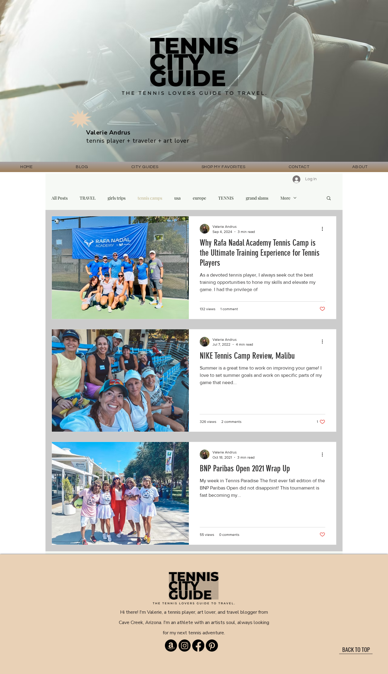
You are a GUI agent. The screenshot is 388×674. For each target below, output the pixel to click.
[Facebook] (198, 645)
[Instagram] (185, 645)
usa (177, 198)
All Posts (60, 198)
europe (199, 198)
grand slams (257, 198)
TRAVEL (87, 198)
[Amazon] (171, 645)
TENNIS (226, 198)
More (285, 198)
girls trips (116, 198)
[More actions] (324, 228)
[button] (145, 167)
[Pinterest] (212, 645)
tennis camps (150, 198)
